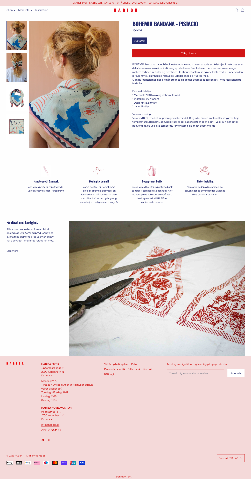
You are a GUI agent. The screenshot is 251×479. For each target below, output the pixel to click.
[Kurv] (243, 10)
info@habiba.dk (50, 424)
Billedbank (134, 369)
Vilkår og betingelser (116, 364)
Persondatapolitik (114, 369)
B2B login (109, 374)
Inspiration (41, 10)
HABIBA (18, 455)
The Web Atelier (37, 455)
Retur (134, 364)
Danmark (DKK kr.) (228, 458)
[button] (236, 10)
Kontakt (147, 369)
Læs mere (12, 250)
